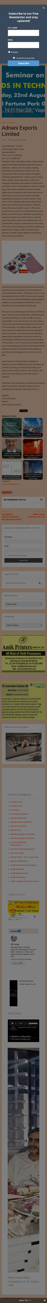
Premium (14, 52)
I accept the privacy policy (25, 58)
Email (10, 40)
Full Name (12, 28)
